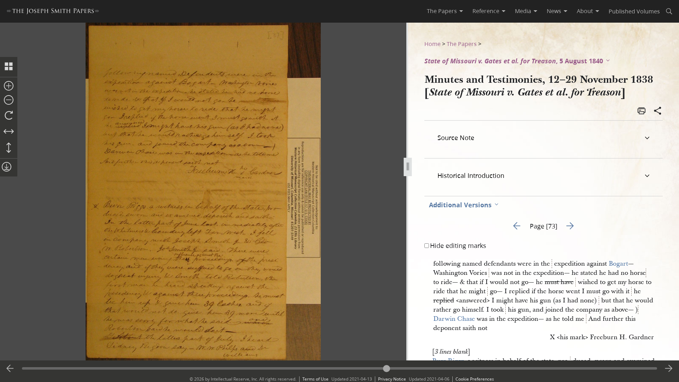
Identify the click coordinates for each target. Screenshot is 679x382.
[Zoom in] (9, 86)
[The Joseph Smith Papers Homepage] (52, 12)
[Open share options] (658, 111)
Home (432, 44)
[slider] (339, 368)
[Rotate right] (9, 115)
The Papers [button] (442, 11)
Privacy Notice (392, 379)
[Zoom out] (9, 100)
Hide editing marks (458, 245)
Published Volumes (634, 11)
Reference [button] (485, 11)
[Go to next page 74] (668, 368)
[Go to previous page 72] (10, 368)
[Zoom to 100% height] (9, 148)
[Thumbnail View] (9, 67)
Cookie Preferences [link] (474, 379)
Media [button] (523, 11)
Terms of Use (315, 379)
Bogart (618, 263)
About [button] (585, 11)
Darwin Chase (454, 318)
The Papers (462, 44)
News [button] (554, 11)
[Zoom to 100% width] (9, 132)
